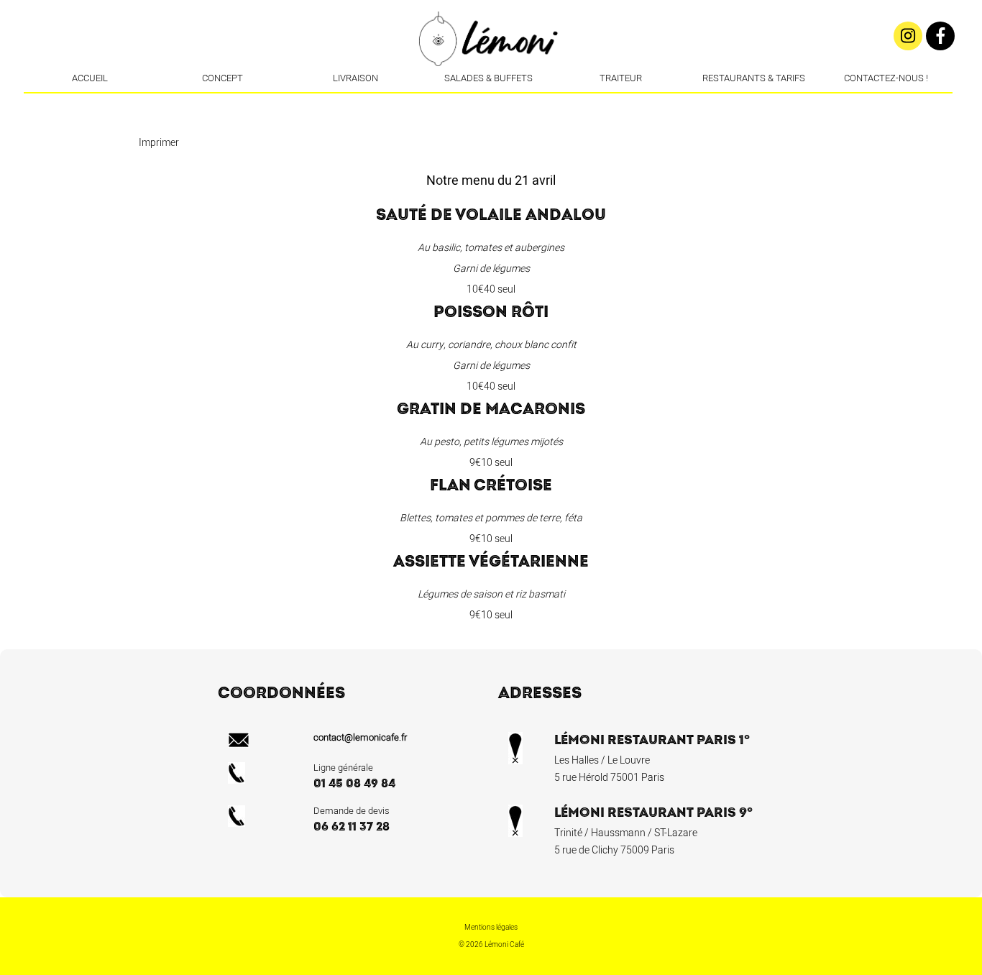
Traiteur (621, 78)
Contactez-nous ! (886, 78)
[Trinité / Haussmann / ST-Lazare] (489, 104)
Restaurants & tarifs (753, 78)
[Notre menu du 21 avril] (511, 104)
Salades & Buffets (488, 78)
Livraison (355, 78)
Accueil (90, 78)
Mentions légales (491, 928)
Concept (222, 78)
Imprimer (159, 142)
